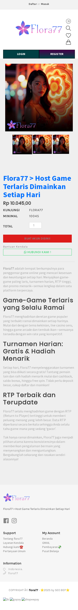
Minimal (10, 216)
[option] (39, 97)
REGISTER (56, 54)
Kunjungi (11, 210)
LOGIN (21, 54)
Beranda (47, 538)
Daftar (33, 3)
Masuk (45, 3)
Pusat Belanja (50, 551)
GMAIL (46, 543)
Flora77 (8, 268)
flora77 (33, 590)
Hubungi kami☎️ (13, 547)
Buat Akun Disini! (37, 238)
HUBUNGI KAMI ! (39, 252)
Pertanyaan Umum (14, 551)
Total (8, 226)
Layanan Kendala (13, 543)
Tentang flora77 (12, 538)
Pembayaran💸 (51, 547)
